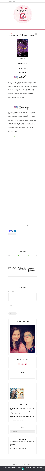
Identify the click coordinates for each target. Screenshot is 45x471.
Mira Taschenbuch (12, 234)
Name (9, 303)
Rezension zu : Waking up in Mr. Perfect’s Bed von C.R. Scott (32, 270)
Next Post (33, 279)
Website (9, 309)
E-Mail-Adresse (10, 306)
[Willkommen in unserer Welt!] (22, 352)
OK (22, 469)
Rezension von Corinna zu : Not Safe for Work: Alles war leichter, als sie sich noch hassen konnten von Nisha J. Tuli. (22, 420)
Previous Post (13, 279)
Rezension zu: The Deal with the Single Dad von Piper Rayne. (22, 268)
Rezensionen (12, 33)
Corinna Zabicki (15, 242)
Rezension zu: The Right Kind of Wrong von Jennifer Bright (12, 268)
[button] (10, 231)
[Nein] (43, 468)
